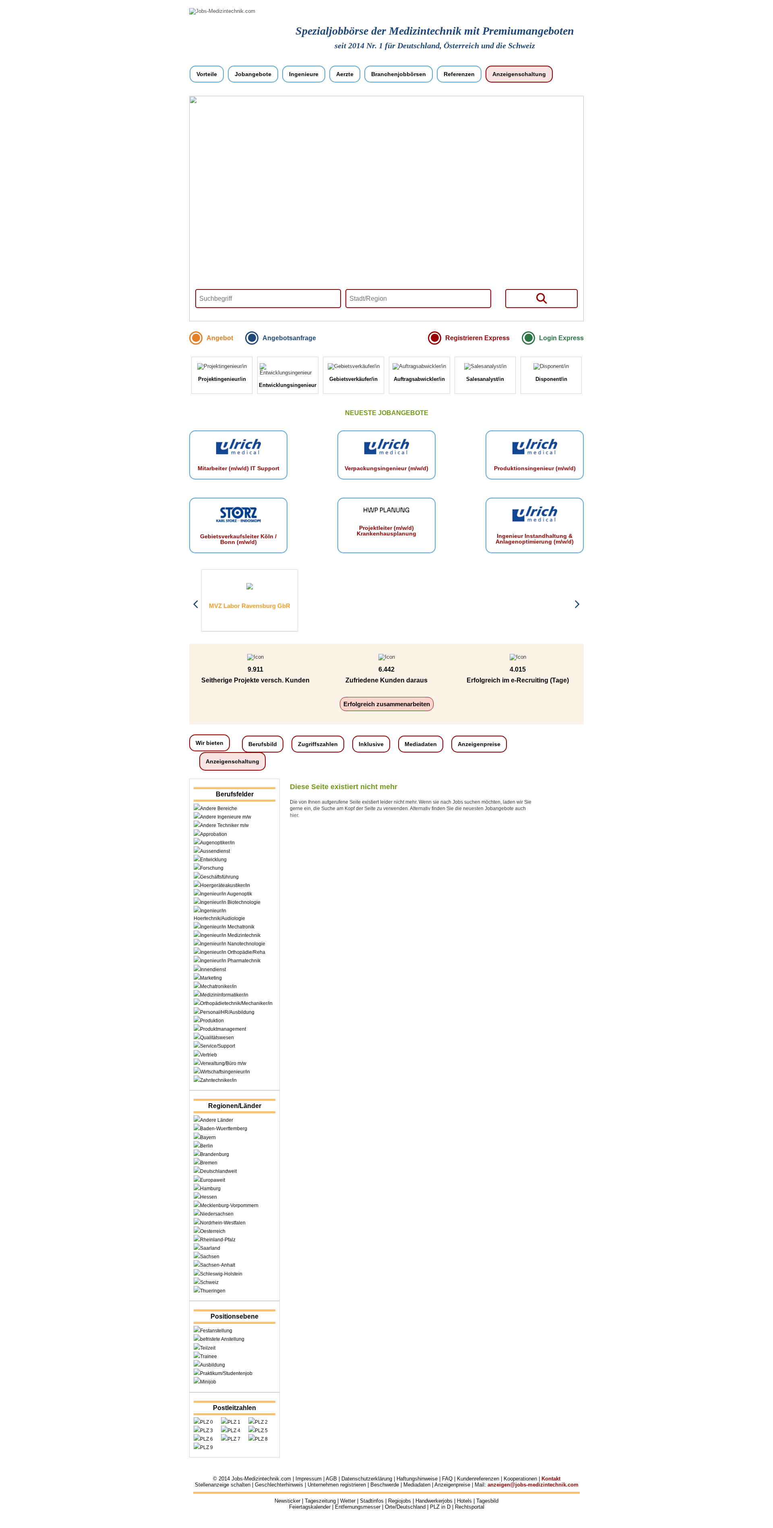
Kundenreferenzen (478, 1479)
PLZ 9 (206, 1447)
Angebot (220, 338)
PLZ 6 (206, 1439)
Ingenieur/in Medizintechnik (230, 935)
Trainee (208, 1356)
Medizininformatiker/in (224, 995)
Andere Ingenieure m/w (225, 817)
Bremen (208, 1163)
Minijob (208, 1382)
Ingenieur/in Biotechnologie (230, 902)
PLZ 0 (206, 1422)
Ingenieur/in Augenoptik (226, 894)
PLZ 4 (233, 1430)
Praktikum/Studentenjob (226, 1373)
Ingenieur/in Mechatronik (227, 927)
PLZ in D (440, 1507)
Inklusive (371, 744)
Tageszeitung (320, 1501)
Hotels (464, 1501)
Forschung (211, 868)
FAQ (447, 1479)
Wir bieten (209, 743)
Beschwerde (384, 1485)
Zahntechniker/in (218, 1080)
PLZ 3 (206, 1430)
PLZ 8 (261, 1439)
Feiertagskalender (310, 1507)
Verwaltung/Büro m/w (223, 1063)
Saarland (210, 1248)
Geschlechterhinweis (279, 1485)
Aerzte (344, 74)
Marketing (211, 978)
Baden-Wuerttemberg (223, 1128)
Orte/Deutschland (405, 1507)
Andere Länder (216, 1120)
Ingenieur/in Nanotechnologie (232, 944)
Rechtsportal (469, 1507)
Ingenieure (303, 74)
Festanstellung (216, 1331)
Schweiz (209, 1282)
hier (294, 815)
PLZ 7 (233, 1439)
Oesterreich (212, 1231)
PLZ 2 (261, 1422)
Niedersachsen (217, 1214)
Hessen (208, 1197)
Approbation (213, 834)
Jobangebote (253, 74)
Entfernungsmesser (357, 1507)
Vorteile (206, 74)
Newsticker (287, 1501)
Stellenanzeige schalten (222, 1485)
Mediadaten (421, 744)
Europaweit (212, 1180)
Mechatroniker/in (218, 986)
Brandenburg (214, 1154)
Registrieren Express (477, 338)
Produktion (212, 1020)
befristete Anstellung (222, 1339)
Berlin (206, 1146)
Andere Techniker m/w (224, 825)
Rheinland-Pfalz (218, 1240)
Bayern (208, 1137)
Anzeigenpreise (479, 744)
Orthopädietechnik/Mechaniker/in (236, 1003)
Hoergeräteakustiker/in (225, 885)
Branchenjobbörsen (398, 74)
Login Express (561, 338)
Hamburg (210, 1188)
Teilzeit (207, 1348)
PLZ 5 (261, 1430)
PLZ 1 (233, 1422)
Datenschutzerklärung (366, 1479)
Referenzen (459, 74)
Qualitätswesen (217, 1037)
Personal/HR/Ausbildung (227, 1012)
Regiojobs (399, 1501)
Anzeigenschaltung (519, 74)
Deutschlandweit (218, 1171)
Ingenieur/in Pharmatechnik (230, 961)
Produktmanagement (223, 1029)
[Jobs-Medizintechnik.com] (222, 11)
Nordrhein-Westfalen (223, 1223)
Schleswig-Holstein (221, 1274)
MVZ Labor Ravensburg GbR (249, 605)
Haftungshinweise (417, 1479)
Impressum (309, 1479)
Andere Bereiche (218, 808)
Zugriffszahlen (318, 744)
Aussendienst (215, 851)
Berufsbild (262, 744)
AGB (331, 1479)
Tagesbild (487, 1501)
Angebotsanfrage (289, 338)
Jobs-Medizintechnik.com (261, 1479)
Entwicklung (213, 859)
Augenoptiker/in (217, 843)
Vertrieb (208, 1055)
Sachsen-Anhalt (217, 1265)
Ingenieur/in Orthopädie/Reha (232, 952)
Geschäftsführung (219, 877)
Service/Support (217, 1046)
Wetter (347, 1501)
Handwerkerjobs (434, 1501)
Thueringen (212, 1291)
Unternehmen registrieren (337, 1485)
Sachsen (209, 1256)
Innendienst (213, 969)
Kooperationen (520, 1479)
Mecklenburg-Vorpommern (229, 1205)
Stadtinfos (372, 1501)
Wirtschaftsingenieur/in (225, 1072)
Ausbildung (212, 1365)
